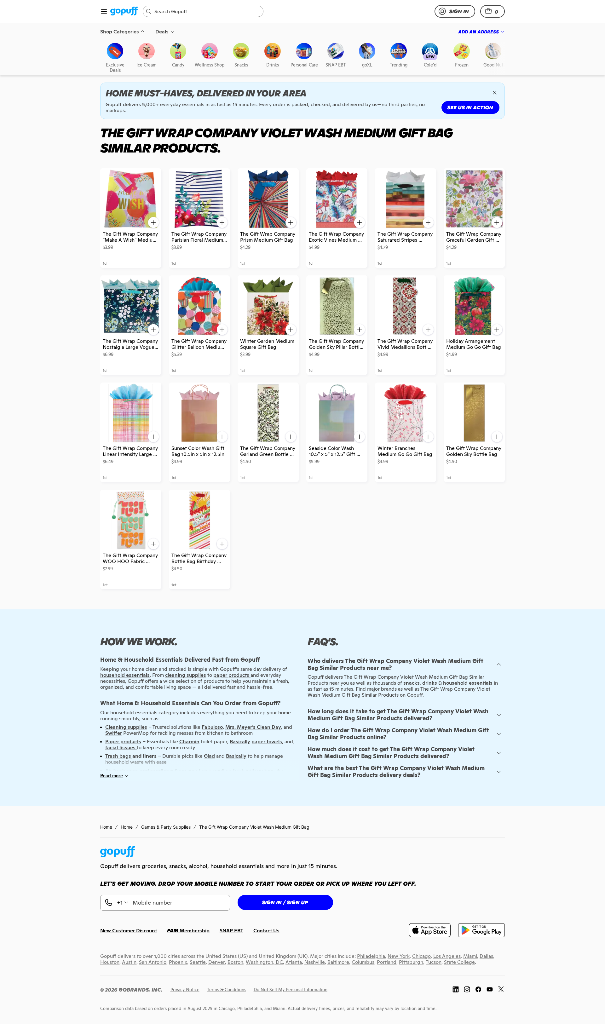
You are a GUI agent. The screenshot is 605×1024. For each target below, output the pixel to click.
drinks (429, 683)
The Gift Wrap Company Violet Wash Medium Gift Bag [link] (254, 827)
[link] (124, 11)
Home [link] (106, 827)
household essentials (468, 683)
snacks (411, 683)
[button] (492, 11)
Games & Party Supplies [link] (166, 827)
